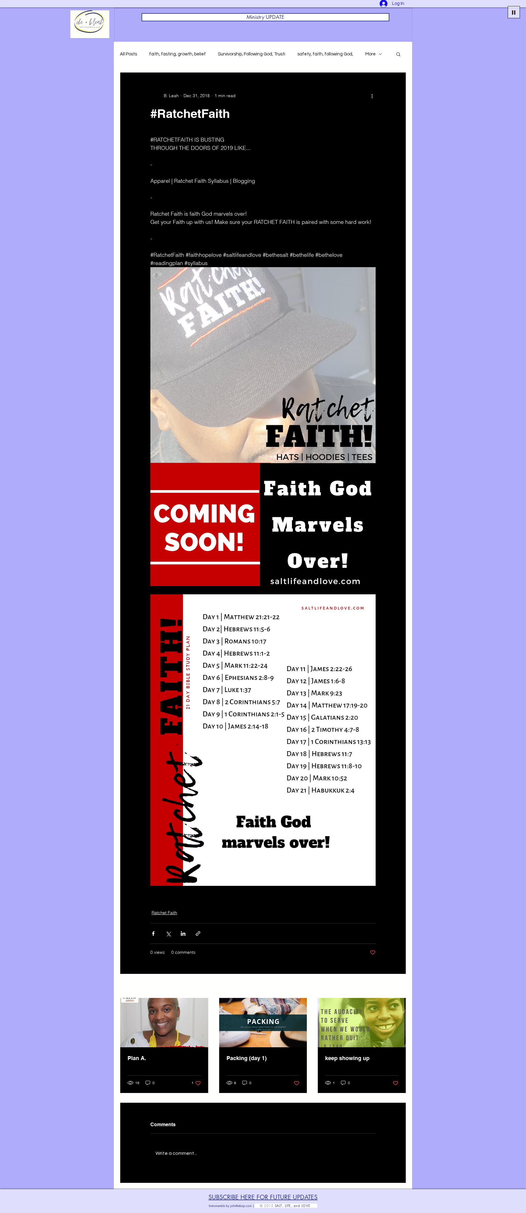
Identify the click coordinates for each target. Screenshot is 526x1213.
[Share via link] (198, 933)
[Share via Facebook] (153, 933)
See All (399, 986)
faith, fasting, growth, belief (177, 54)
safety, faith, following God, (325, 54)
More (370, 54)
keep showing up (347, 1058)
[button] (398, 53)
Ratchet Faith (164, 912)
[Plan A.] (164, 1022)
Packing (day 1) (246, 1058)
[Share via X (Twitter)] (168, 933)
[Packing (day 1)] (263, 1022)
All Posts (128, 54)
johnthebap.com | (242, 1205)
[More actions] (372, 95)
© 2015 (264, 1206)
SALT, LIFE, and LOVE (296, 1206)
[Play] (514, 12)
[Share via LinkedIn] (183, 933)
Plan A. (137, 1058)
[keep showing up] (362, 1022)
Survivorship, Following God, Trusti (251, 54)
